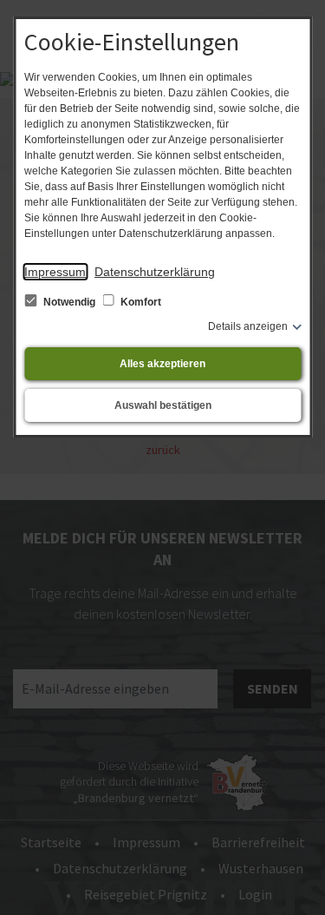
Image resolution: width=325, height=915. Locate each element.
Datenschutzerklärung (154, 272)
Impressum (55, 272)
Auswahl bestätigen (162, 405)
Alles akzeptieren (162, 364)
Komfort (139, 302)
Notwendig (69, 302)
